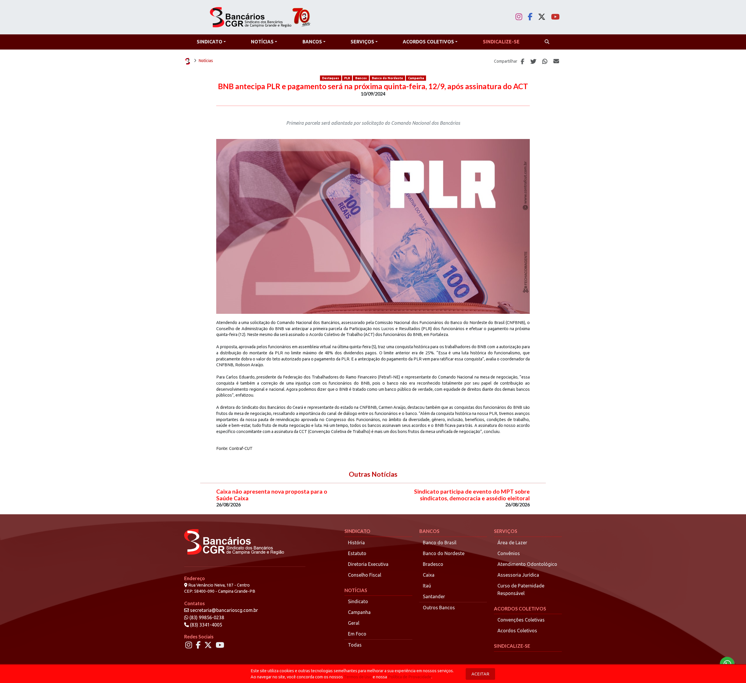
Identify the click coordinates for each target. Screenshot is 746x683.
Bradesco (433, 564)
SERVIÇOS (505, 531)
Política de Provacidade (409, 677)
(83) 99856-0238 (206, 617)
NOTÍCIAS (355, 590)
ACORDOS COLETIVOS (520, 608)
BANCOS (429, 531)
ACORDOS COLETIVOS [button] (428, 41)
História (356, 542)
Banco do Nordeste (387, 78)
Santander (434, 596)
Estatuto (357, 553)
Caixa (428, 575)
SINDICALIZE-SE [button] (501, 41)
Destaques (330, 78)
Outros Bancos (439, 607)
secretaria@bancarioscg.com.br (224, 610)
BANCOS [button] (312, 41)
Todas (355, 644)
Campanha (416, 78)
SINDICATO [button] (209, 41)
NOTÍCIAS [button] (262, 41)
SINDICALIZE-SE (512, 646)
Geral (353, 623)
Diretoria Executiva (368, 564)
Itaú (427, 585)
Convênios (508, 553)
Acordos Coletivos (517, 630)
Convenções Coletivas (521, 619)
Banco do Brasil (439, 542)
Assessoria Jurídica (518, 575)
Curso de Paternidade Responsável (520, 589)
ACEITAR (480, 674)
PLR (347, 78)
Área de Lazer (512, 542)
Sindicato (358, 601)
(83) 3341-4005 (205, 624)
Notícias (206, 60)
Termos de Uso (358, 677)
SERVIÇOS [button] (362, 41)
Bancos (361, 78)
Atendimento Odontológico (527, 564)
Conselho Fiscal (364, 575)
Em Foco (357, 633)
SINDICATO (357, 531)
